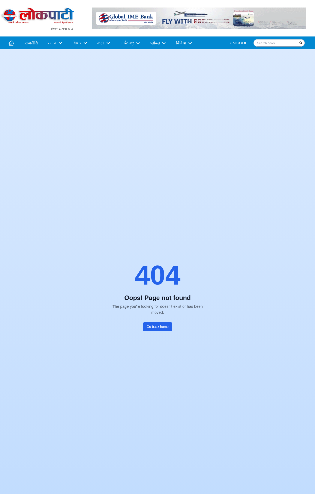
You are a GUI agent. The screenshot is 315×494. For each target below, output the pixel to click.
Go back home (158, 327)
